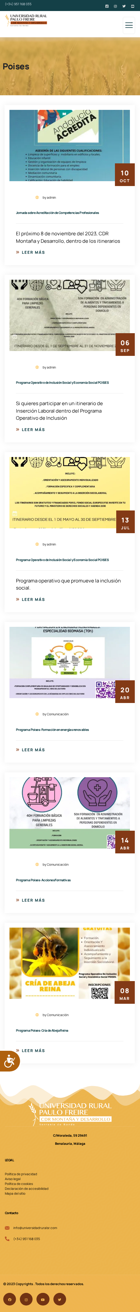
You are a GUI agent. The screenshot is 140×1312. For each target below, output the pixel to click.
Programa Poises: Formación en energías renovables (52, 729)
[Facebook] (9, 1299)
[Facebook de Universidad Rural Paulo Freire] (107, 5)
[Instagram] (26, 1299)
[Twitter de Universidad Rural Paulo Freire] (124, 5)
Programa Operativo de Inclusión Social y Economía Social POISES (62, 382)
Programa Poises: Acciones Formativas (43, 880)
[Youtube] (42, 1299)
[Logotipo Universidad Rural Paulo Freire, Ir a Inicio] (70, 1114)
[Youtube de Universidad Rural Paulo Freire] (133, 5)
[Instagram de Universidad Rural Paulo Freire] (116, 5)
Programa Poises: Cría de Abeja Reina (42, 1030)
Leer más (33, 252)
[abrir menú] (129, 27)
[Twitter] (59, 1299)
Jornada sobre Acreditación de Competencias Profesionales (57, 212)
